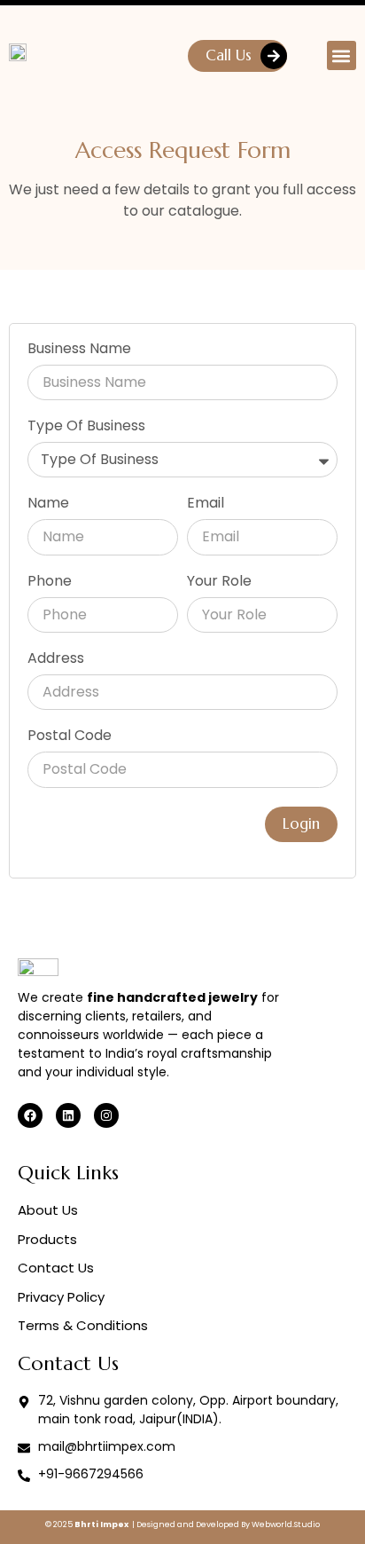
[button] (341, 55)
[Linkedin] (68, 1115)
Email (205, 504)
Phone (49, 582)
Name (48, 504)
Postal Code (69, 737)
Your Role (219, 582)
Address (55, 659)
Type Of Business (86, 427)
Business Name (79, 350)
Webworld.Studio (286, 1524)
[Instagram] (106, 1115)
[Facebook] (30, 1115)
